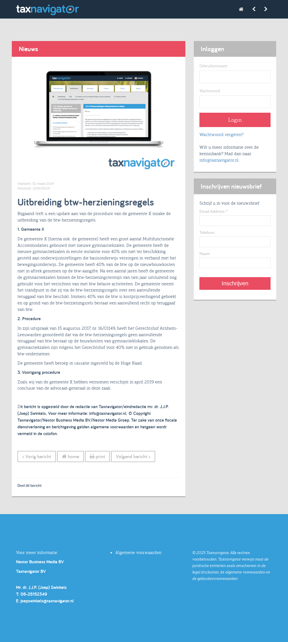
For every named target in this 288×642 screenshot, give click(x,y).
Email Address (213, 211)
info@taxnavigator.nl (218, 160)
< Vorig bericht (36, 456)
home (73, 456)
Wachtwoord (209, 90)
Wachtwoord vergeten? (221, 134)
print (99, 456)
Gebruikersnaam (213, 65)
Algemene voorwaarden (138, 552)
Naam (204, 253)
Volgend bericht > (133, 456)
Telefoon (207, 232)
